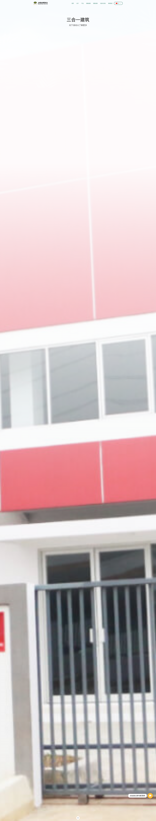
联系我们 (110, 3)
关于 (78, 3)
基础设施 (88, 3)
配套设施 (95, 3)
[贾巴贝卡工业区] (40, 3)
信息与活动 (103, 3)
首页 (73, 3)
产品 (82, 3)
